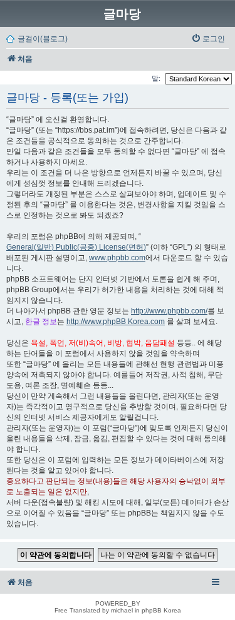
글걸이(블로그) (43, 38)
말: (157, 78)
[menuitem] (208, 39)
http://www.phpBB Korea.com (115, 321)
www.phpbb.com (117, 257)
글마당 (122, 14)
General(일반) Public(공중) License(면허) (76, 247)
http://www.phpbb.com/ (169, 311)
